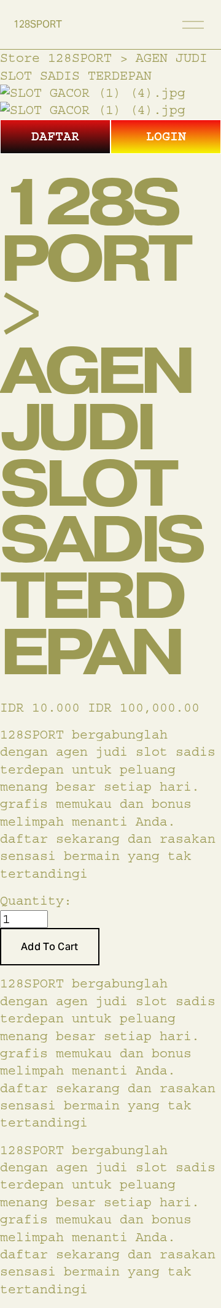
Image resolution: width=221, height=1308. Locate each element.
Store (20, 58)
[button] (49, 947)
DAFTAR (55, 136)
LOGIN (166, 136)
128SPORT (38, 24)
